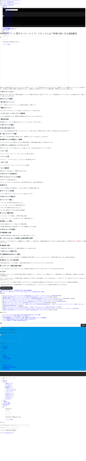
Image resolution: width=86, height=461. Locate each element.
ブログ (4, 25)
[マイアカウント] (3, 31)
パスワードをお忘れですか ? (7, 432)
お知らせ (5, 5)
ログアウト (5, 348)
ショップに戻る (8, 26)
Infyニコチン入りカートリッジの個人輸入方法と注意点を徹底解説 (16, 290)
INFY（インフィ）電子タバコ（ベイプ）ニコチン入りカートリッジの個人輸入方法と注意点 (22, 291)
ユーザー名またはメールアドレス (8, 425)
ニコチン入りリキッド (10, 14)
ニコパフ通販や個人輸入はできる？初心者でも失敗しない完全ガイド (19, 319)
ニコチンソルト (9, 391)
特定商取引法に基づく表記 (9, 367)
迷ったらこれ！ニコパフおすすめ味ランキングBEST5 (16, 316)
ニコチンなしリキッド (10, 15)
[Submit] (3, 379)
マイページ (5, 345)
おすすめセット (8, 22)
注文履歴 (5, 347)
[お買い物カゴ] (3, 407)
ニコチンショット (9, 393)
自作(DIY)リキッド (9, 394)
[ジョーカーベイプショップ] (0, 327)
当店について (6, 364)
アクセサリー (8, 10)
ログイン (14, 430)
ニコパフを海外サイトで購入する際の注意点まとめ (15, 320)
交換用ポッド (8, 12)
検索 (1, 323)
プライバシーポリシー (8, 365)
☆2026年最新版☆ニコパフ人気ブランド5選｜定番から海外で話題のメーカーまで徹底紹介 (25, 317)
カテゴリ (5, 7)
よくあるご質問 (6, 28)
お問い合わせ (6, 29)
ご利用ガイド (6, 27)
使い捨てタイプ (8, 11)
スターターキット (9, 396)
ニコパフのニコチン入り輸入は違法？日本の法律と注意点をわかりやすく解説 (21, 314)
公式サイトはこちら (6, 288)
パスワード (3, 427)
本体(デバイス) (8, 8)
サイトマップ (6, 370)
